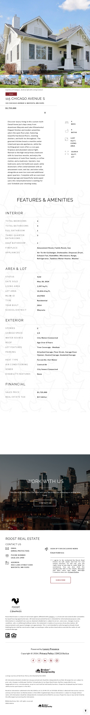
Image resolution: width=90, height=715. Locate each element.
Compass (52, 616)
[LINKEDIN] (45, 660)
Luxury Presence (51, 649)
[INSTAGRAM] (39, 660)
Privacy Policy (73, 572)
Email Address (57, 553)
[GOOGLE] (51, 660)
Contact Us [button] (45, 503)
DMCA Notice (62, 653)
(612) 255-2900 (17, 558)
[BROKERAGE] (57, 660)
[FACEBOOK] (33, 660)
